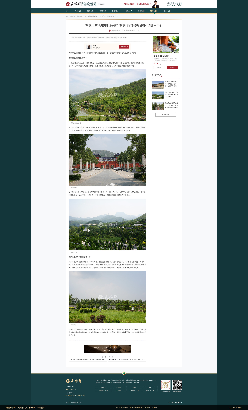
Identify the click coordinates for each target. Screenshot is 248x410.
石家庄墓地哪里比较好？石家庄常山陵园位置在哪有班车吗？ (171, 105)
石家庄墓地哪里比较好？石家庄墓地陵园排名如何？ (171, 95)
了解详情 (159, 67)
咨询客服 (172, 67)
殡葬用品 (115, 11)
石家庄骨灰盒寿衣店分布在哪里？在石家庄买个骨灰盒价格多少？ (127, 359)
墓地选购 (141, 11)
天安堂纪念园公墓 (103, 390)
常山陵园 (118, 390)
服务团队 (129, 11)
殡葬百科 (153, 11)
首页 (67, 11)
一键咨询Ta (124, 46)
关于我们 (78, 11)
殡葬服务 (90, 11)
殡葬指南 (79, 16)
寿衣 (150, 387)
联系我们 (167, 11)
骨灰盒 (134, 387)
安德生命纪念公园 (161, 55)
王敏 (94, 46)
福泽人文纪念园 (150, 390)
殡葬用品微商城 (177, 391)
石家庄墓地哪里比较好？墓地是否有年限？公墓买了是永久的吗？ (171, 84)
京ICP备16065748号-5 (175, 402)
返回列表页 (165, 115)
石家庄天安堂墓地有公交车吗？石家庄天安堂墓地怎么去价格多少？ (88, 359)
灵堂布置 (102, 11)
